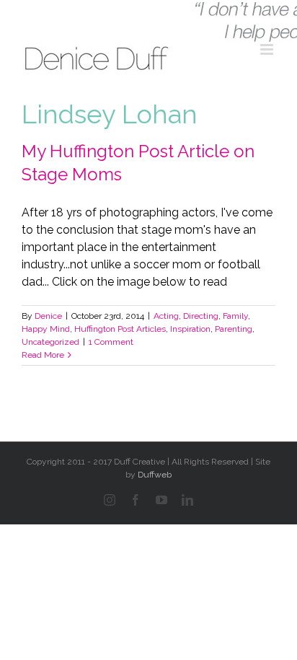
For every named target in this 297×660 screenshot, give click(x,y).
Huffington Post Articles (120, 329)
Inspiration (190, 329)
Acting (166, 316)
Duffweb (155, 475)
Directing (200, 316)
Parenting (233, 329)
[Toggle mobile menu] (267, 49)
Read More (43, 355)
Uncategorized (50, 342)
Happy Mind (46, 329)
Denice (48, 316)
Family (235, 316)
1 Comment (111, 342)
